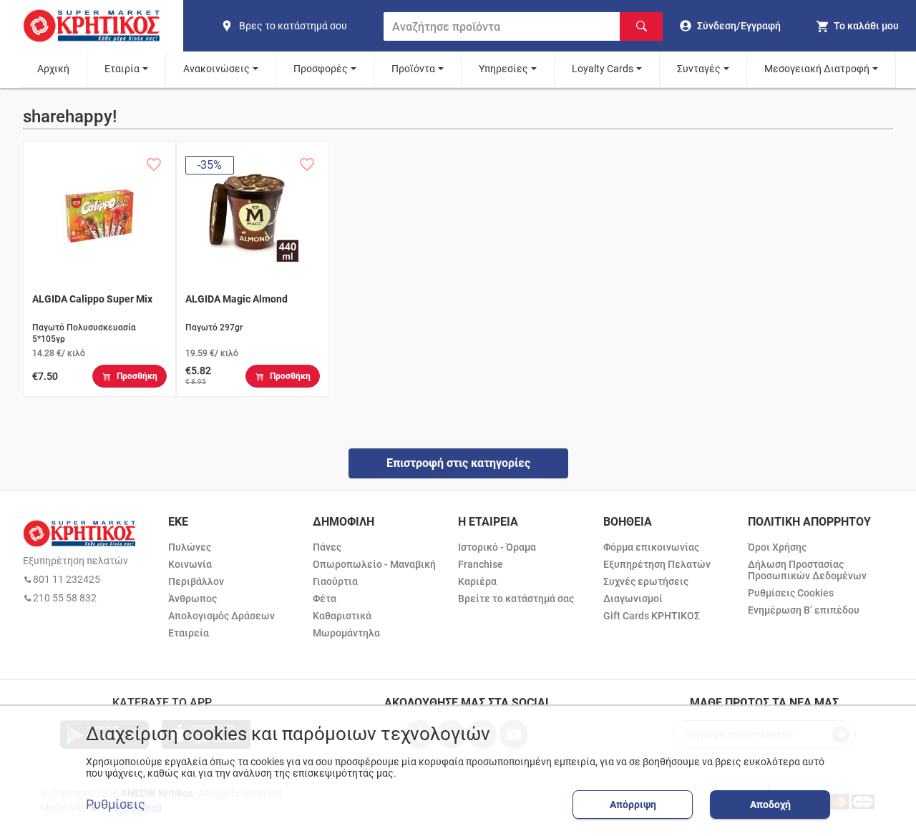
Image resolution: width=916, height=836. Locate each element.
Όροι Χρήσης (777, 547)
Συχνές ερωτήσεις (645, 581)
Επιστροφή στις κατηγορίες (458, 463)
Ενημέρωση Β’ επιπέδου (803, 610)
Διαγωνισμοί (633, 598)
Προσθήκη (137, 376)
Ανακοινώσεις (216, 68)
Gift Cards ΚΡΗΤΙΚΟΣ (651, 615)
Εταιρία (122, 68)
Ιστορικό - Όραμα (497, 547)
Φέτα (324, 598)
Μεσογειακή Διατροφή (816, 68)
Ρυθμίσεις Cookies (791, 593)
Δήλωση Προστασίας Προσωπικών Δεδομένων (807, 570)
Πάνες (327, 547)
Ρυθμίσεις (115, 804)
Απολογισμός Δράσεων (221, 615)
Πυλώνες (189, 547)
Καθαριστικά (342, 615)
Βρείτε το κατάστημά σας (516, 598)
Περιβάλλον (196, 581)
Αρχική (53, 68)
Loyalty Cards (602, 68)
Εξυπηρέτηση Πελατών (657, 564)
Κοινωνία (190, 564)
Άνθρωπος (192, 598)
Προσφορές (320, 68)
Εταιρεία (188, 633)
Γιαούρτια (335, 581)
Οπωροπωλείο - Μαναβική (374, 564)
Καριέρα (477, 581)
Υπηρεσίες (503, 68)
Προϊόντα (413, 68)
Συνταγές (699, 68)
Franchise (480, 564)
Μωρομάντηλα (346, 633)
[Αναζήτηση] (641, 26)
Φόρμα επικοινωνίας (651, 547)
